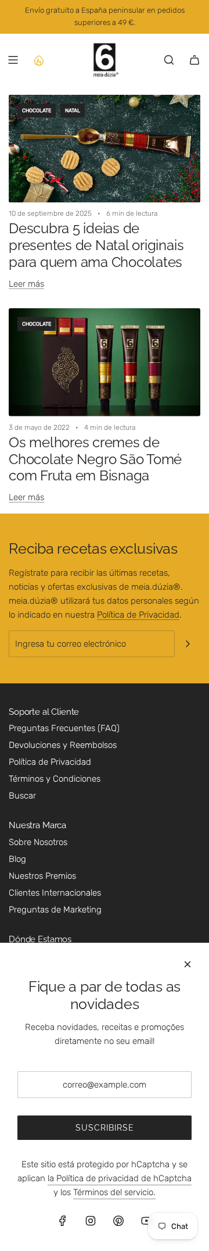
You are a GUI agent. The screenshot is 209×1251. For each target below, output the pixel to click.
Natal (72, 110)
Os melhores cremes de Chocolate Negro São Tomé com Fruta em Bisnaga (95, 459)
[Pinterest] (118, 1221)
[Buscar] (169, 60)
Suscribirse (104, 1127)
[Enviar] (187, 644)
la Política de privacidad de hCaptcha (120, 1178)
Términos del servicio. (114, 1192)
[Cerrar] (187, 964)
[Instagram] (90, 1221)
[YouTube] (146, 1221)
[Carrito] (194, 60)
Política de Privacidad (138, 615)
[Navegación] (13, 60)
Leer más (26, 284)
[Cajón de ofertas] (38, 60)
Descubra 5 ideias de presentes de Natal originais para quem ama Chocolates (96, 245)
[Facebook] (62, 1221)
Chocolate (36, 110)
